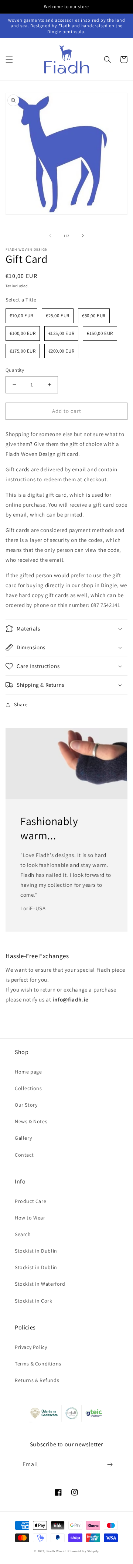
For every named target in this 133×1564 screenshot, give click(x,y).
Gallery (23, 1138)
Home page (28, 1071)
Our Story (26, 1104)
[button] (9, 59)
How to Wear (30, 1217)
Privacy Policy (31, 1347)
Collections (28, 1088)
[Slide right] (83, 236)
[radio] (21, 315)
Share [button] (21, 704)
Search (23, 1234)
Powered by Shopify (83, 1551)
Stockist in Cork (33, 1300)
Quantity (15, 370)
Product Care (30, 1201)
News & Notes (31, 1121)
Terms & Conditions (38, 1363)
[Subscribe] (110, 1464)
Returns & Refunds (37, 1380)
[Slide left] (50, 236)
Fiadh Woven (57, 1551)
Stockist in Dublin (36, 1250)
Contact (24, 1154)
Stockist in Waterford (40, 1284)
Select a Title (21, 299)
